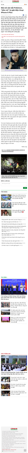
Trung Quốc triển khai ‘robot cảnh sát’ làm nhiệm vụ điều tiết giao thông (19, 379)
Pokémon (8, 150)
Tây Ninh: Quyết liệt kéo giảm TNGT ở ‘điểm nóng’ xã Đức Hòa (18, 386)
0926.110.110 (7, 449)
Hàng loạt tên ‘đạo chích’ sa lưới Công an (12, 219)
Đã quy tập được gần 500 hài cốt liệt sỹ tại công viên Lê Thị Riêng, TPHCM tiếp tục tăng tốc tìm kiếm (19, 305)
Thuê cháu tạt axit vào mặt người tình (11, 240)
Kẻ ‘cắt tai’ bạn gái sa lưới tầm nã (10, 221)
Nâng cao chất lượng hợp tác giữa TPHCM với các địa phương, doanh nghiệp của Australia (18, 320)
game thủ (13, 150)
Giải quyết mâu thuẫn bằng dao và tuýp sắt (12, 224)
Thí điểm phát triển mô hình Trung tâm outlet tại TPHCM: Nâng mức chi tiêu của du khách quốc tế (18, 312)
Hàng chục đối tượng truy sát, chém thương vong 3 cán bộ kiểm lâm (19, 196)
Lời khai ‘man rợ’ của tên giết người (10, 245)
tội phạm (21, 150)
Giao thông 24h (6, 353)
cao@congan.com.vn (8, 446)
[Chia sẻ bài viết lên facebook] (23, 15)
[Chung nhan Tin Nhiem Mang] (8, 450)
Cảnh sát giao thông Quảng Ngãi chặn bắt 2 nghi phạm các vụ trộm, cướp (19, 393)
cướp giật (17, 150)
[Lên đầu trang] (25, 450)
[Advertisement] (14, 262)
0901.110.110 (13, 449)
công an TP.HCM (10, 151)
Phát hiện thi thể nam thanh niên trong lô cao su (13, 237)
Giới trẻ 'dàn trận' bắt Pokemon (8, 34)
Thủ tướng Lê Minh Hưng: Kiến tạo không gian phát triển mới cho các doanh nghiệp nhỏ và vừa (13, 297)
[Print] (26, 15)
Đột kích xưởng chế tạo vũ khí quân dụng (12, 243)
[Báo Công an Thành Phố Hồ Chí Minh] (15, 1)
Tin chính (4, 277)
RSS (26, 4)
